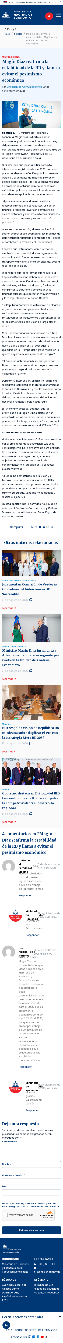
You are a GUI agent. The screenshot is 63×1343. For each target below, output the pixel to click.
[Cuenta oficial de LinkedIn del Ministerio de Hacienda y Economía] (38, 1336)
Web (4, 1186)
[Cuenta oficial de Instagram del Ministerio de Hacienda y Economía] (29, 1336)
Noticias (18, 34)
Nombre (7, 1164)
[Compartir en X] (32, 527)
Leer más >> (9, 608)
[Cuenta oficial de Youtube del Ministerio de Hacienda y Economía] (42, 1336)
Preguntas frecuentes (46, 1292)
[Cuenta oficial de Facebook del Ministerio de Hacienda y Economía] (33, 1336)
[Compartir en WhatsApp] (36, 527)
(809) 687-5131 (46, 1264)
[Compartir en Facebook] (28, 527)
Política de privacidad (46, 1288)
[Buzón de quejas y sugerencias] (6, 1325)
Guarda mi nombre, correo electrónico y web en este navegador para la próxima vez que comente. (30, 1205)
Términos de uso (43, 1285)
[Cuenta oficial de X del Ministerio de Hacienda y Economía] (46, 1336)
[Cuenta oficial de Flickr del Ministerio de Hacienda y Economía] (50, 1336)
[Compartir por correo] (48, 527)
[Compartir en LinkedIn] (44, 527)
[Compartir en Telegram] (40, 527)
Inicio (7, 34)
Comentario (9, 1141)
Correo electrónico (13, 1175)
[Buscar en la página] (49, 16)
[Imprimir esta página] (52, 527)
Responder (25, 895)
